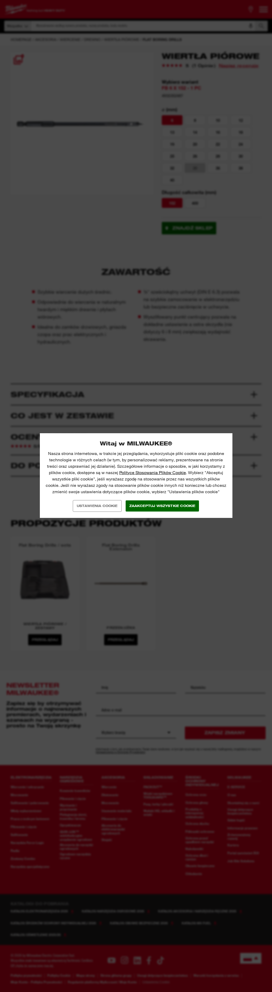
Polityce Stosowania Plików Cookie (152, 472)
